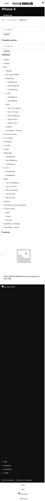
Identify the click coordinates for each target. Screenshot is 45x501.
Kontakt (6, 473)
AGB (5, 462)
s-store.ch (11, 480)
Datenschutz (8, 469)
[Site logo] (22, 3)
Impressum (7, 465)
